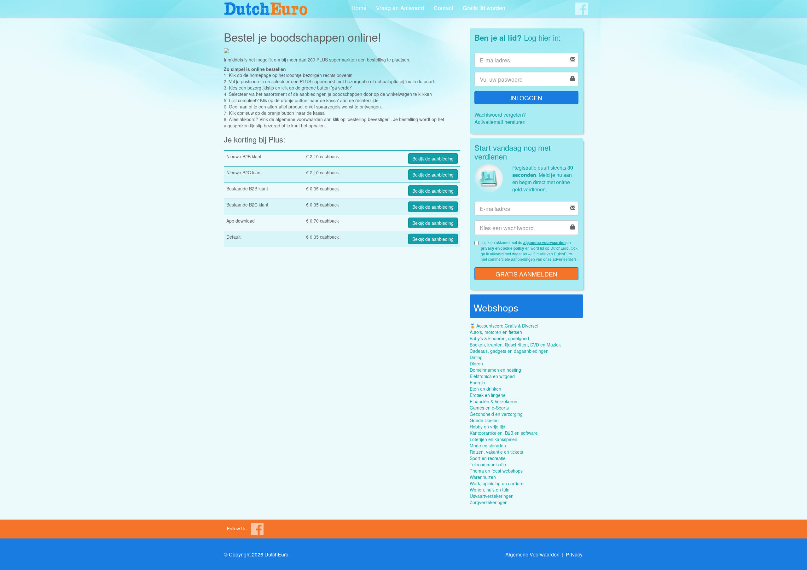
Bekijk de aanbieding (433, 158)
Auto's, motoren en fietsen (496, 332)
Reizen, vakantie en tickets (496, 452)
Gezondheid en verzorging (496, 414)
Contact (443, 8)
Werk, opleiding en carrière (497, 483)
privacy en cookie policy (502, 248)
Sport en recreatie (488, 458)
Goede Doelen (484, 420)
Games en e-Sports (489, 407)
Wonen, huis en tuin (489, 489)
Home (359, 8)
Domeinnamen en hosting (495, 370)
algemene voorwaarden (544, 242)
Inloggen (526, 97)
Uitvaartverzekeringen (492, 496)
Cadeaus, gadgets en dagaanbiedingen (509, 351)
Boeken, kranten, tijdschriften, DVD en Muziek (515, 344)
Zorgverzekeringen (489, 502)
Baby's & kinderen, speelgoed (499, 338)
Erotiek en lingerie (488, 395)
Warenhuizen (483, 477)
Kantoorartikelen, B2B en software (504, 433)
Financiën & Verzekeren (493, 401)
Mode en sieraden (488, 445)
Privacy (574, 554)
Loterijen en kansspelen (493, 439)
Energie (477, 382)
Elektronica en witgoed (492, 376)
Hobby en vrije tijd (487, 426)
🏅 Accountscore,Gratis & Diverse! (504, 326)
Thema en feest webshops (496, 471)
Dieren (476, 363)
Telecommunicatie (488, 464)
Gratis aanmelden (526, 274)
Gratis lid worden (484, 8)
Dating (476, 357)
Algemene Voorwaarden (532, 554)
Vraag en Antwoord (400, 8)
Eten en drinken (485, 389)
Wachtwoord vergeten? (500, 114)
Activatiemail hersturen (499, 121)
